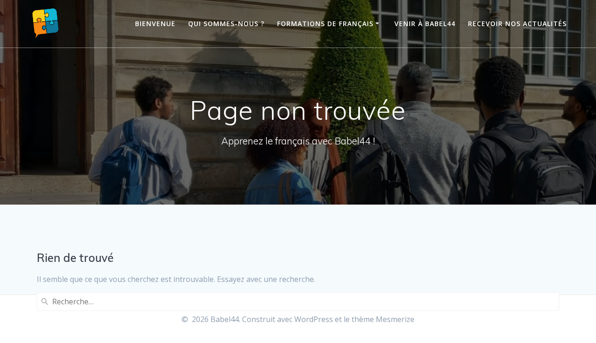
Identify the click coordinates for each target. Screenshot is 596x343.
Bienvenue (155, 23)
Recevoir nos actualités (517, 23)
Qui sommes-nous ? (226, 23)
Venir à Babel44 (424, 23)
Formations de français (325, 23)
